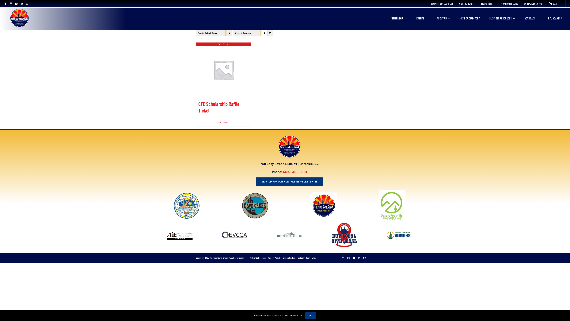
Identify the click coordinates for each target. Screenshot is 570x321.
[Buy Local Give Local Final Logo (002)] (344, 222)
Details (225, 122)
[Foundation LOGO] (323, 193)
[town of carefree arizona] (186, 193)
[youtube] (16, 4)
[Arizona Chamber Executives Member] (180, 222)
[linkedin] (22, 4)
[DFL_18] (392, 191)
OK (310, 315)
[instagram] (11, 4)
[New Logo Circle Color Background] (19, 9)
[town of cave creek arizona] (255, 193)
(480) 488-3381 (295, 172)
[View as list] (270, 33)
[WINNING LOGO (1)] (399, 229)
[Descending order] (229, 33)
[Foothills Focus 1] (289, 232)
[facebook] (5, 4)
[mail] (27, 4)
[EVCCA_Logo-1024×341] (234, 222)
